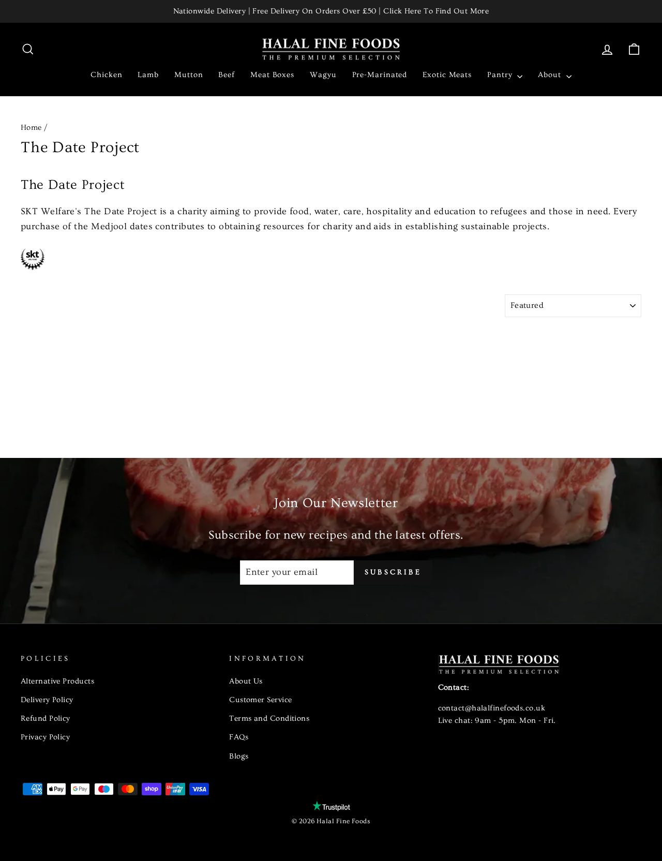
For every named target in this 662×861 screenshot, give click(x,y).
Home (31, 127)
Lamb (148, 74)
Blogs (238, 756)
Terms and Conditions (269, 718)
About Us (246, 681)
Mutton (188, 74)
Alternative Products (57, 681)
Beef (226, 74)
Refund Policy (45, 718)
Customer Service (260, 699)
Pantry (501, 74)
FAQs (238, 737)
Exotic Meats (447, 74)
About (550, 74)
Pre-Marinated (380, 74)
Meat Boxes (272, 74)
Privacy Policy (45, 737)
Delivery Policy (47, 699)
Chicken (106, 74)
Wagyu (323, 74)
